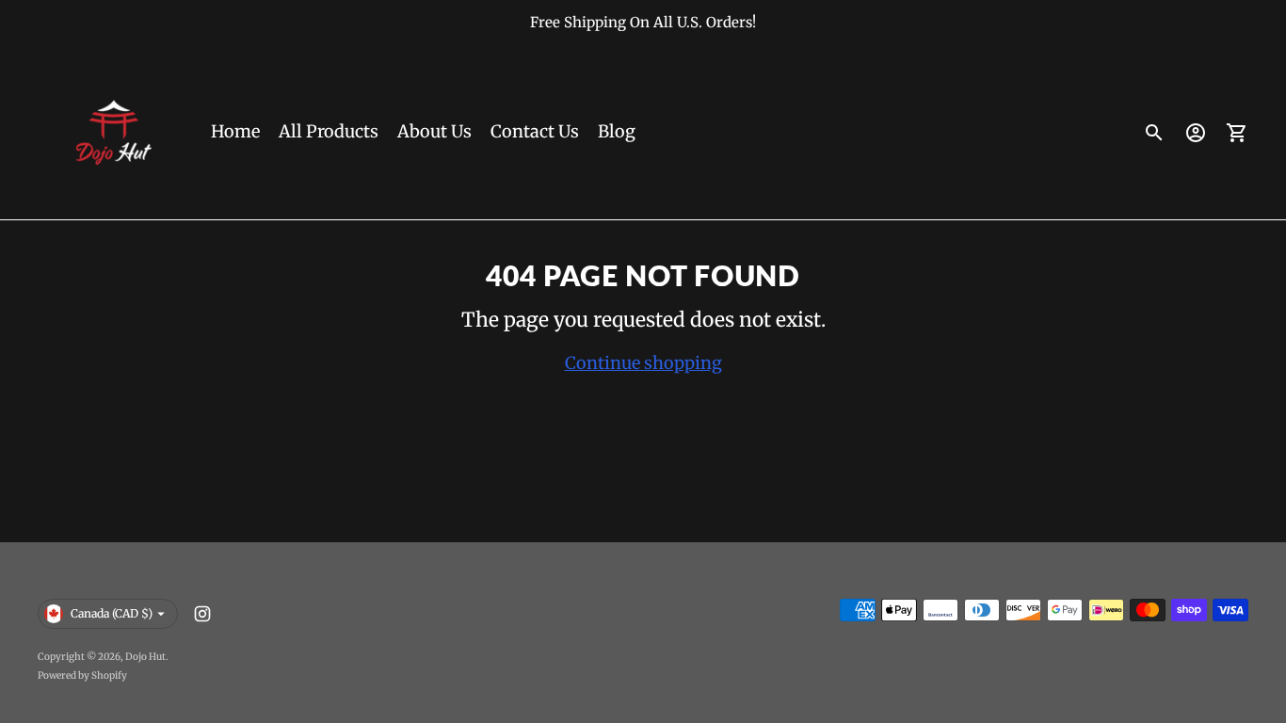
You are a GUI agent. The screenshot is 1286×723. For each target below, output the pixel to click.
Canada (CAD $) (112, 613)
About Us (434, 131)
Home (235, 131)
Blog (616, 131)
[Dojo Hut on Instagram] (202, 613)
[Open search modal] (1154, 132)
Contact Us (534, 131)
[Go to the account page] (1195, 132)
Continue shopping (643, 363)
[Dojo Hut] (113, 132)
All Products (328, 131)
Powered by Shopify (82, 675)
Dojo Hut (145, 657)
